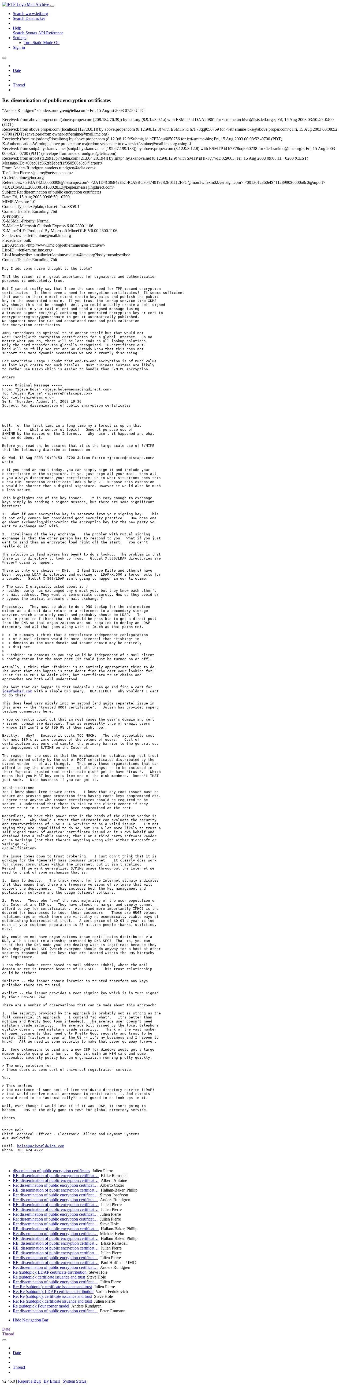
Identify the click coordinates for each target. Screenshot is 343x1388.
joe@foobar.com (17, 691)
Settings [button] (19, 37)
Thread (19, 85)
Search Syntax (25, 33)
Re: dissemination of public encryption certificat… (55, 1185)
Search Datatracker (29, 18)
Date (17, 70)
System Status (74, 1381)
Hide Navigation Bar (30, 1320)
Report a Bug (29, 1381)
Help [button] (17, 28)
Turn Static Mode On (41, 42)
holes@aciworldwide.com (40, 1146)
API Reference (50, 33)
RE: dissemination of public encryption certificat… (56, 1175)
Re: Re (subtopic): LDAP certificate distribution (53, 1291)
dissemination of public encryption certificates (51, 1170)
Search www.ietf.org (30, 13)
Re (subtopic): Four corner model (41, 1306)
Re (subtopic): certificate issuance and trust (49, 1277)
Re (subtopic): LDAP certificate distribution (50, 1272)
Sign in (19, 47)
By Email (52, 1381)
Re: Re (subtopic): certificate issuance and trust (52, 1286)
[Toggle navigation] (52, 6)
